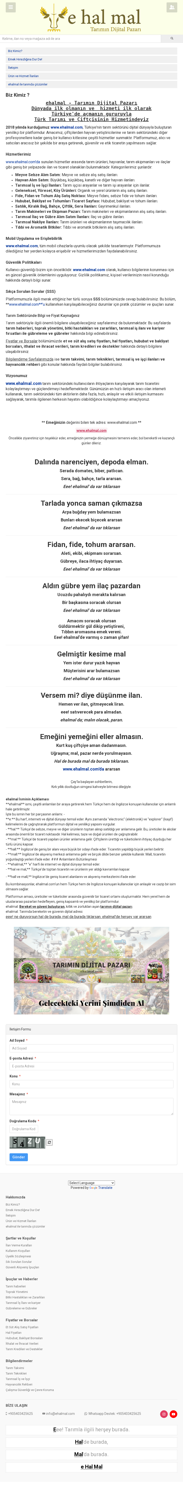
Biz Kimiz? (15, 51)
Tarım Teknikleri (16, 1373)
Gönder (18, 1157)
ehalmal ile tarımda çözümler (27, 84)
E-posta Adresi (23, 1058)
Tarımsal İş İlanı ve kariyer (23, 1303)
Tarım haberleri (16, 1286)
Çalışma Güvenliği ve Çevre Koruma (30, 1390)
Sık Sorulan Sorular (19, 1262)
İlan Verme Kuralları (19, 1245)
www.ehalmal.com (67, 127)
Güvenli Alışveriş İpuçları (22, 1267)
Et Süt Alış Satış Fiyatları (22, 1327)
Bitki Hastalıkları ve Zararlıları (25, 1297)
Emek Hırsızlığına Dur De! (25, 59)
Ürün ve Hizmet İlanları (23, 76)
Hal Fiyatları (13, 1332)
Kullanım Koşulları (18, 1251)
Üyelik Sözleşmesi (18, 1256)
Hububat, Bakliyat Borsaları (24, 1338)
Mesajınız (19, 1094)
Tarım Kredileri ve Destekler (24, 1349)
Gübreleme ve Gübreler (21, 1308)
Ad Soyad (19, 1040)
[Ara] (172, 39)
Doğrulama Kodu (24, 1121)
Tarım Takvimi (15, 1368)
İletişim (13, 67)
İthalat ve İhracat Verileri (22, 1343)
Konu (15, 1076)
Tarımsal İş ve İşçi (18, 1379)
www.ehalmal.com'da (83, 768)
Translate (105, 1188)
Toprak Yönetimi (17, 1292)
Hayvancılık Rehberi (19, 1384)
